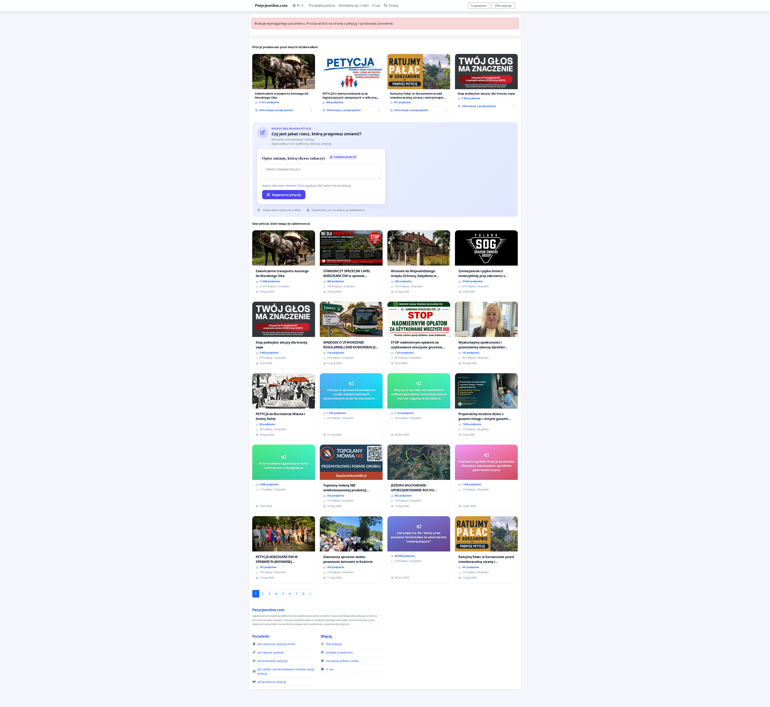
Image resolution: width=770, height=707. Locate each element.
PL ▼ (300, 5)
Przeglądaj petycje (322, 5)
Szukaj (393, 5)
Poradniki (260, 636)
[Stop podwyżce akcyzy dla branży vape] (486, 82)
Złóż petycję (503, 5)
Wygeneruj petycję (286, 195)
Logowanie (478, 5)
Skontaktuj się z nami (353, 5)
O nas (376, 5)
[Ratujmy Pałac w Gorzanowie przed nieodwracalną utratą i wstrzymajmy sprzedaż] (418, 84)
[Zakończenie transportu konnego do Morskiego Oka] (283, 84)
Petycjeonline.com (271, 5)
